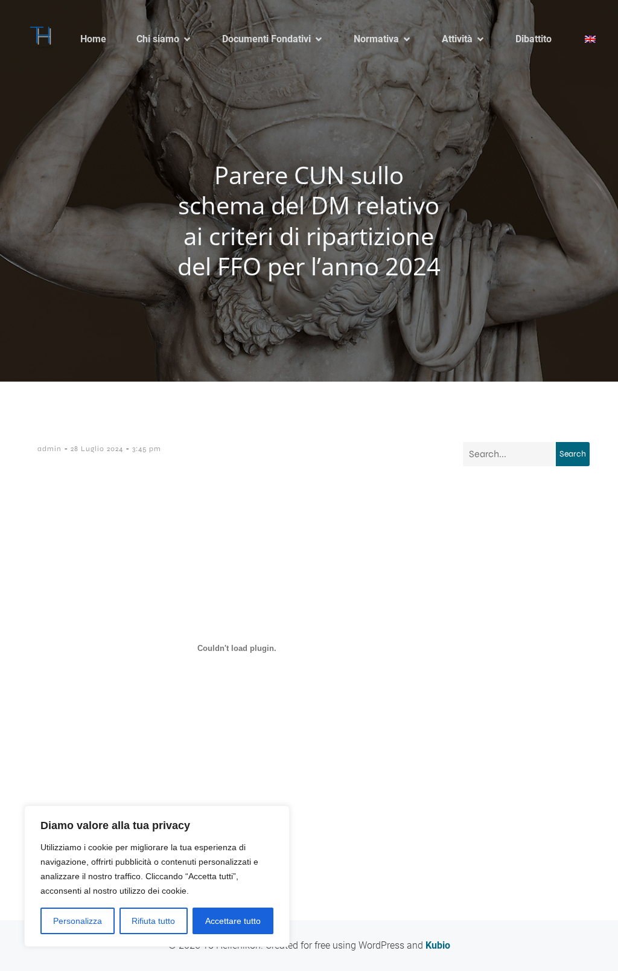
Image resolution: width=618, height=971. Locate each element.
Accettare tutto (233, 921)
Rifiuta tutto (153, 921)
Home (93, 39)
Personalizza (77, 921)
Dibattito (533, 39)
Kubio (437, 945)
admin (49, 448)
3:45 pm (146, 448)
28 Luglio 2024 (97, 448)
